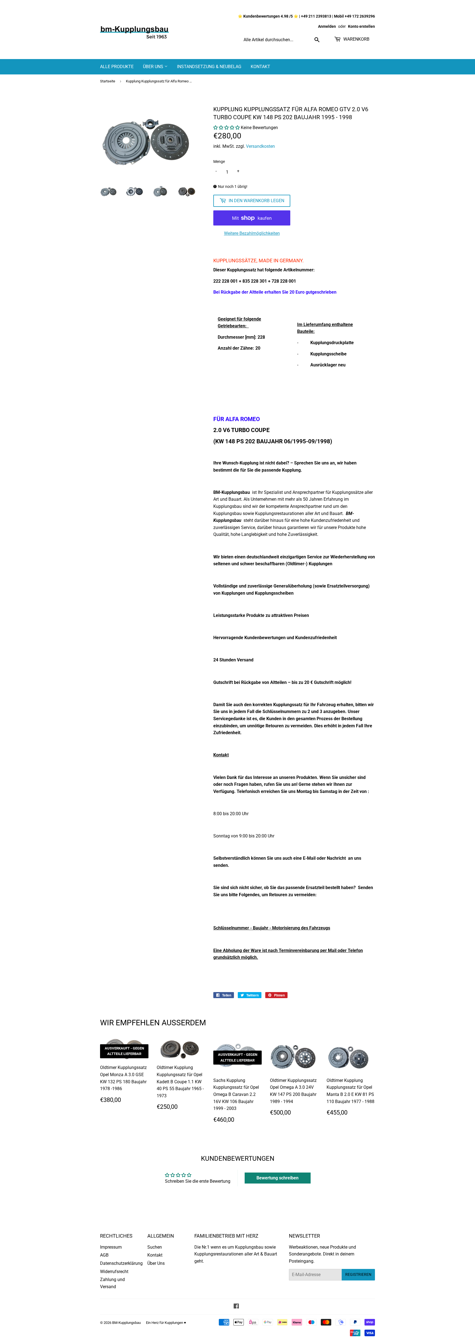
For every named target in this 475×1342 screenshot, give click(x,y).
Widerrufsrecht (114, 1271)
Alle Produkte (117, 66)
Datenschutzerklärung (121, 1263)
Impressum (111, 1247)
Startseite (107, 81)
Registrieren (358, 1274)
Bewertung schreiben (277, 1177)
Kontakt (260, 66)
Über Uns (153, 66)
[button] (226, 127)
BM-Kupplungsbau (126, 1323)
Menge (219, 161)
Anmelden (327, 26)
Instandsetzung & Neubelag (209, 66)
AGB (104, 1255)
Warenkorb (355, 39)
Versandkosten (260, 146)
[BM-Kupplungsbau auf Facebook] (236, 1306)
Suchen (154, 1247)
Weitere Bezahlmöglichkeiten (252, 233)
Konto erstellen (361, 26)
